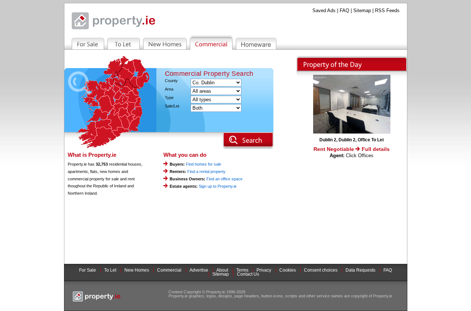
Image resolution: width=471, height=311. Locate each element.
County (171, 81)
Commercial (169, 270)
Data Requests (360, 270)
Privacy (263, 270)
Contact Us (248, 274)
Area (169, 89)
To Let (110, 270)
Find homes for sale (203, 164)
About (222, 270)
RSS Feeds (387, 10)
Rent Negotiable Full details (352, 149)
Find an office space (224, 179)
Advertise (199, 270)
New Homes (136, 270)
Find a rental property (206, 171)
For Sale (87, 270)
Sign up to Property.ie (218, 186)
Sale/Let (172, 106)
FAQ (344, 10)
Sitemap (362, 10)
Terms (242, 270)
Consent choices (320, 270)
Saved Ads (324, 10)
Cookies (287, 270)
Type (169, 98)
